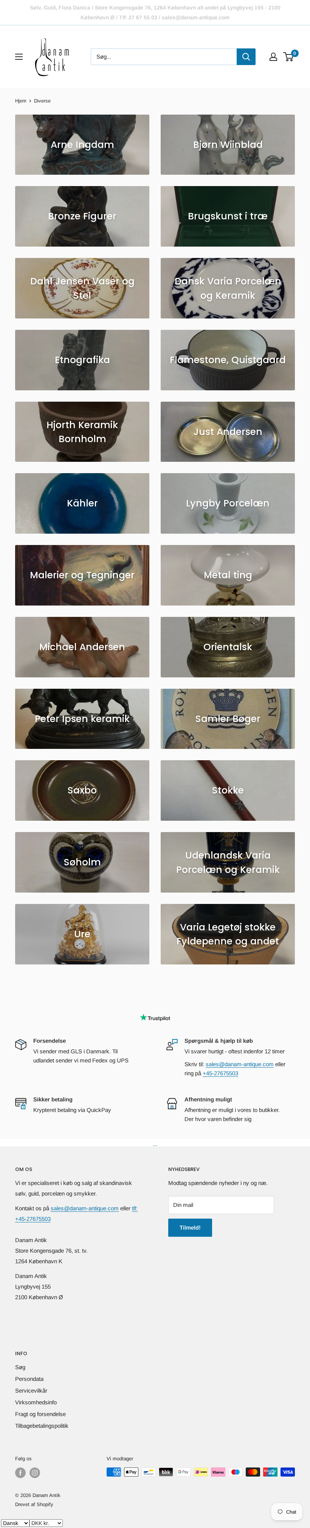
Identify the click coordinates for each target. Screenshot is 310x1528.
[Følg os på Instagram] (34, 1472)
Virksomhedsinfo (36, 1402)
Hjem (20, 101)
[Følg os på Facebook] (20, 1472)
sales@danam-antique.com (240, 1064)
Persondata (29, 1379)
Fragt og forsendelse (40, 1414)
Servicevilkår (31, 1390)
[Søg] (246, 56)
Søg (20, 1367)
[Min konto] (273, 57)
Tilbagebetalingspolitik (41, 1425)
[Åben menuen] (19, 57)
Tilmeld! (190, 1227)
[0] (288, 56)
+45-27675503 (220, 1073)
